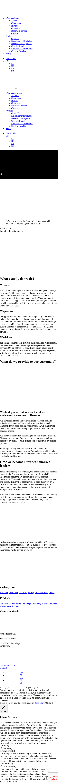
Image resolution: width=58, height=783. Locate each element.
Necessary (8, 748)
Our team (15, 28)
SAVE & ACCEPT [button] (8, 781)
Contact (38, 592)
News (8, 54)
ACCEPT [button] (48, 703)
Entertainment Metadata (21, 41)
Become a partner (19, 31)
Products (9, 36)
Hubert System (15, 603)
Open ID (15, 38)
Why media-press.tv (14, 18)
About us (15, 20)
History (14, 26)
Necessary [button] (4, 745)
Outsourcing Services (9, 606)
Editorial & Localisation (22, 48)
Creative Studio (18, 46)
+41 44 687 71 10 (8, 665)
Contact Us (11, 58)
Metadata (4, 603)
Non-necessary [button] (6, 763)
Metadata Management (21, 43)
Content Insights (18, 51)
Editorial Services (49, 603)
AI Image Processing (31, 603)
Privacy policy (48, 592)
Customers (16, 23)
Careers (14, 33)
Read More (39, 703)
